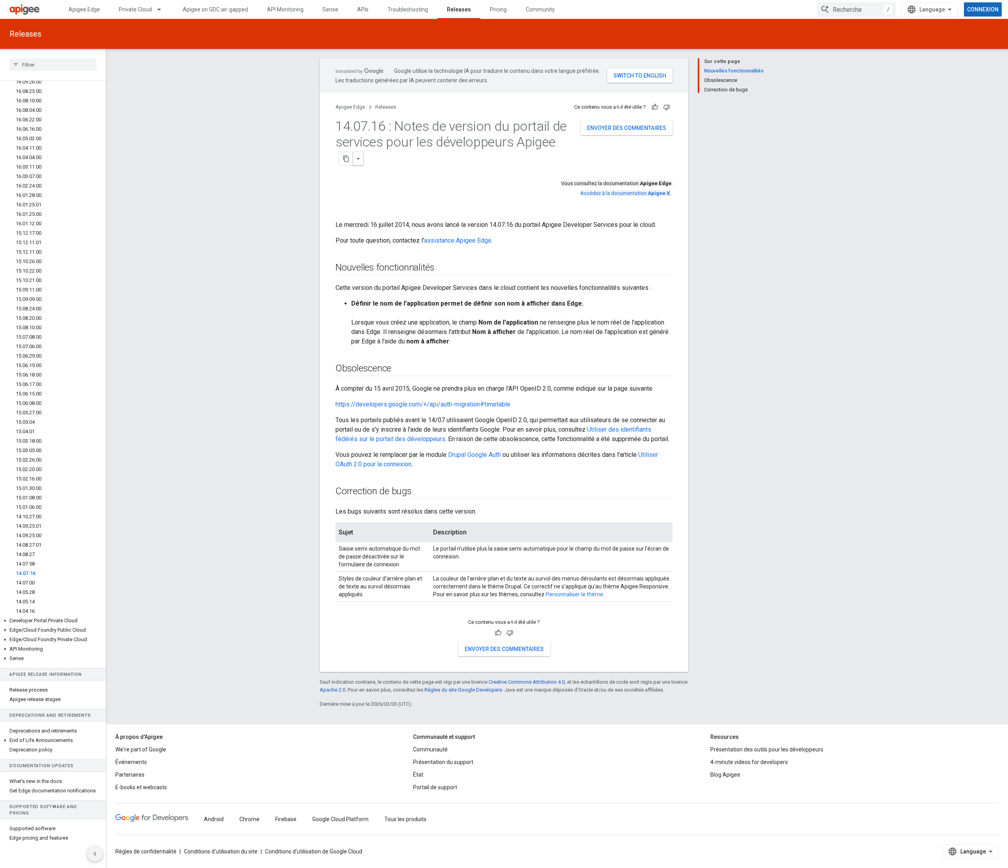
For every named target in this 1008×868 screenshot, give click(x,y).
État (418, 775)
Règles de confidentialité (145, 851)
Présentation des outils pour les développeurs (766, 749)
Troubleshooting (407, 9)
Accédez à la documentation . (625, 193)
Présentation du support (443, 762)
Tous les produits (405, 819)
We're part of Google (140, 749)
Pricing (498, 9)
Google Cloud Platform (340, 819)
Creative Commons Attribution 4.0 (527, 682)
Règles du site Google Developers (463, 690)
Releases (459, 9)
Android (214, 819)
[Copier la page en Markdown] (346, 158)
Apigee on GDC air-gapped (215, 9)
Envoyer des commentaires (626, 128)
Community (540, 9)
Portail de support (435, 787)
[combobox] (856, 9)
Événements (131, 762)
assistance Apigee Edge (457, 240)
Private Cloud (135, 9)
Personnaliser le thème (574, 594)
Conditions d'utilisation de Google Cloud (313, 851)
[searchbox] (52, 64)
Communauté (430, 749)
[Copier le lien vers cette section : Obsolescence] (399, 369)
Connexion (983, 9)
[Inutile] (667, 107)
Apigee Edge (84, 9)
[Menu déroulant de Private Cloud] (162, 9)
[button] (53, 620)
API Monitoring (285, 9)
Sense (330, 9)
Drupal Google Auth (474, 454)
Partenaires (130, 775)
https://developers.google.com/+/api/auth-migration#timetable (422, 404)
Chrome (249, 819)
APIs (363, 9)
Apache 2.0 (332, 690)
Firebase (285, 819)
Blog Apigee (725, 775)
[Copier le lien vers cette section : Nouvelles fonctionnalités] (442, 268)
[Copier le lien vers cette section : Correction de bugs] (420, 492)
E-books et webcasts (141, 787)
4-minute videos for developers (749, 762)
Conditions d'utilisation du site (221, 851)
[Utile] (655, 107)
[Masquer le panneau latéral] (95, 854)
